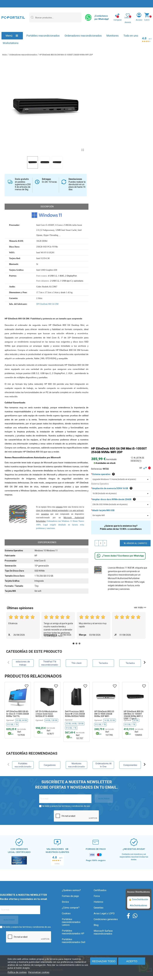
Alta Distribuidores (138, 905)
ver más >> (140, 607)
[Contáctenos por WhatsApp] (88, 17)
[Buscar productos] (32, 17)
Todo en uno (130, 35)
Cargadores (50, 765)
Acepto (131, 961)
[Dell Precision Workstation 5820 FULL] (47, 696)
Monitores (113, 35)
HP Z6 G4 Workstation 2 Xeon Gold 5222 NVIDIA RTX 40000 (17, 713)
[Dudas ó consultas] (99, 556)
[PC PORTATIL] (13, 17)
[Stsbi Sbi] (128, 915)
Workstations (11, 43)
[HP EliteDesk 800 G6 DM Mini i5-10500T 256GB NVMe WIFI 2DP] (83, 150)
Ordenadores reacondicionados (83, 35)
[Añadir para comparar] (145, 468)
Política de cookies (17, 972)
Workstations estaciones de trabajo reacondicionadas (23, 663)
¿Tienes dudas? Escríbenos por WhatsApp (123, 556)
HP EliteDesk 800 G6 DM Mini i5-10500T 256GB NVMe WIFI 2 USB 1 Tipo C (104, 715)
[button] (8, 662)
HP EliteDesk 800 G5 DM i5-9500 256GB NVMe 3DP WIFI (75, 713)
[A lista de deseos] (26, 686)
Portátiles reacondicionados (43, 35)
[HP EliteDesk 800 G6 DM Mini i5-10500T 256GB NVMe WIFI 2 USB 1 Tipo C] (105, 696)
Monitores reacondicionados (76, 765)
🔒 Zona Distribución (138, 899)
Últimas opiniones (20, 608)
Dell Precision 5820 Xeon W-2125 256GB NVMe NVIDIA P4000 (45, 713)
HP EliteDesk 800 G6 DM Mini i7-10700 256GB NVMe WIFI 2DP (134, 713)
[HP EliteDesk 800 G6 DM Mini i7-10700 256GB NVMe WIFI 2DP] (135, 696)
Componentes (130, 765)
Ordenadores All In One (103, 765)
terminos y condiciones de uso (76, 806)
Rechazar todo (103, 961)
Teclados (103, 663)
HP (140, 468)
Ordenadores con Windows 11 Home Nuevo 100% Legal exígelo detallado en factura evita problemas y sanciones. (60, 524)
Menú (9, 35)
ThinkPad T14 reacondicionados (50, 663)
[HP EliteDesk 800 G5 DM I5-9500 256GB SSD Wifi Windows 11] (76, 696)
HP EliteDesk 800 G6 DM (47, 304)
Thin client (76, 663)
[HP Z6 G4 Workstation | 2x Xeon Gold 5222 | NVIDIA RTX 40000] (17, 696)
